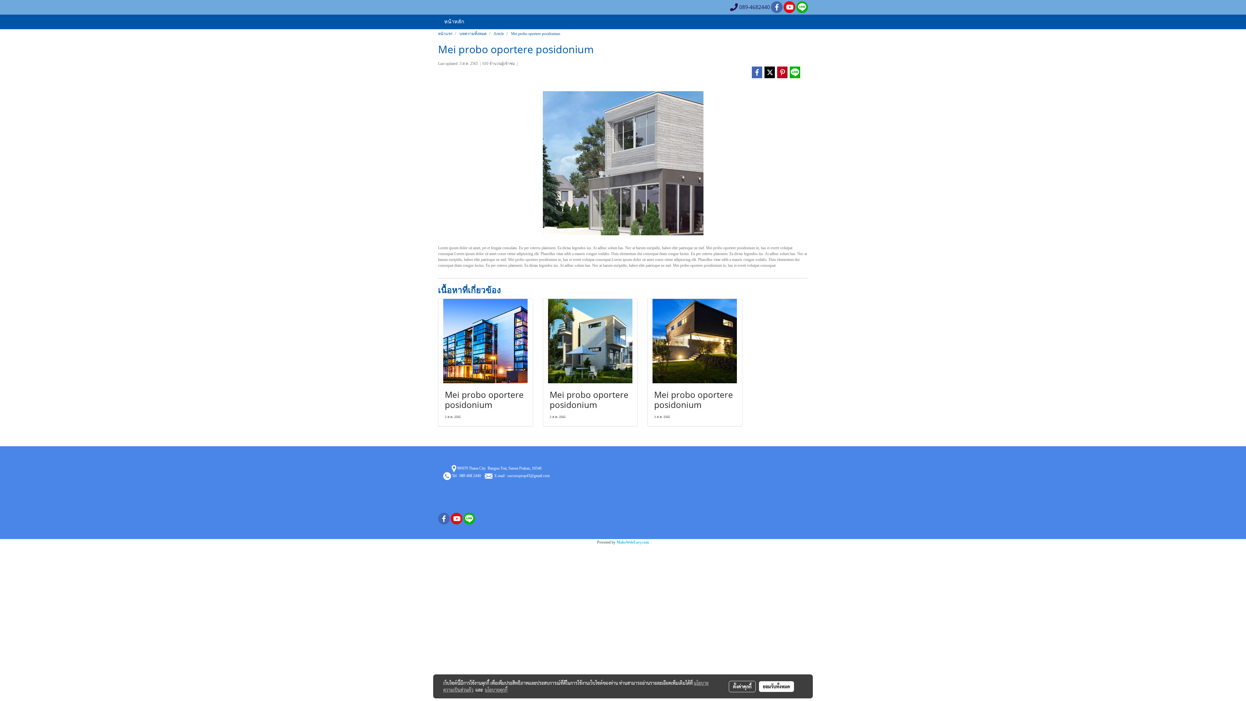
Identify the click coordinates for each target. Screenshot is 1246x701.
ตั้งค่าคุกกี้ (742, 686)
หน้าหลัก (454, 21)
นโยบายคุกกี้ (496, 690)
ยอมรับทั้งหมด (776, 686)
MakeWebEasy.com (633, 542)
